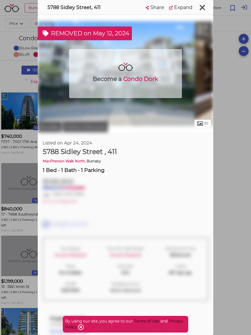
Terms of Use (146, 321)
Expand (182, 7)
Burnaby (49, 127)
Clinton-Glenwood (85, 127)
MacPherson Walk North (64, 161)
